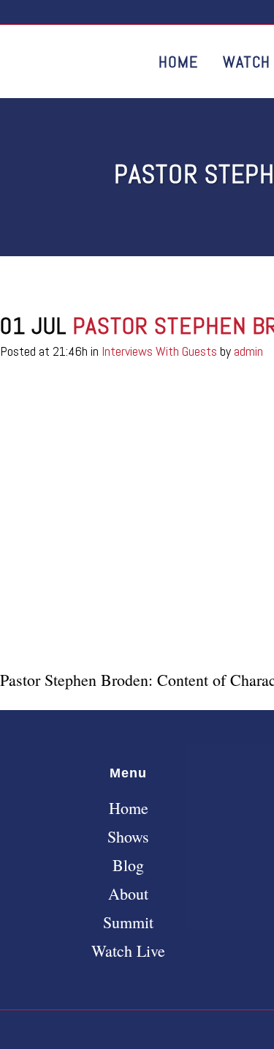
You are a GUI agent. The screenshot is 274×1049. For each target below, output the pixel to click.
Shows (128, 837)
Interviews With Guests (159, 351)
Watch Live (128, 951)
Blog (128, 865)
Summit (128, 922)
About (128, 894)
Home (128, 808)
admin (248, 351)
